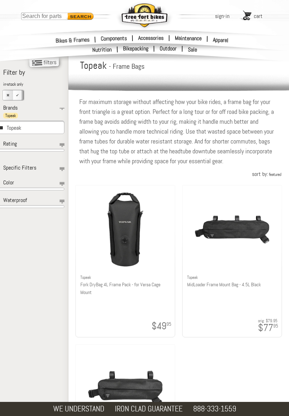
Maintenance (188, 38)
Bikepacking (135, 49)
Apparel (221, 40)
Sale (192, 50)
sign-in (222, 16)
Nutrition (102, 49)
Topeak (14, 127)
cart (258, 16)
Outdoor (168, 49)
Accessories (151, 38)
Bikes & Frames (73, 40)
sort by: (266, 174)
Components (114, 38)
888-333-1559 (214, 409)
